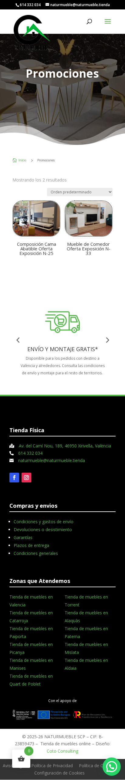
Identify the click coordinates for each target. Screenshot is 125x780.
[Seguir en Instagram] (26, 477)
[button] (112, 766)
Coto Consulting (62, 751)
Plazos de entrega (31, 545)
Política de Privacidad (52, 765)
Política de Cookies (97, 765)
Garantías (23, 537)
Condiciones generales (36, 553)
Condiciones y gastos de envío (43, 521)
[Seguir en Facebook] (14, 477)
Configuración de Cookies (59, 773)
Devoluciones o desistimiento (43, 529)
